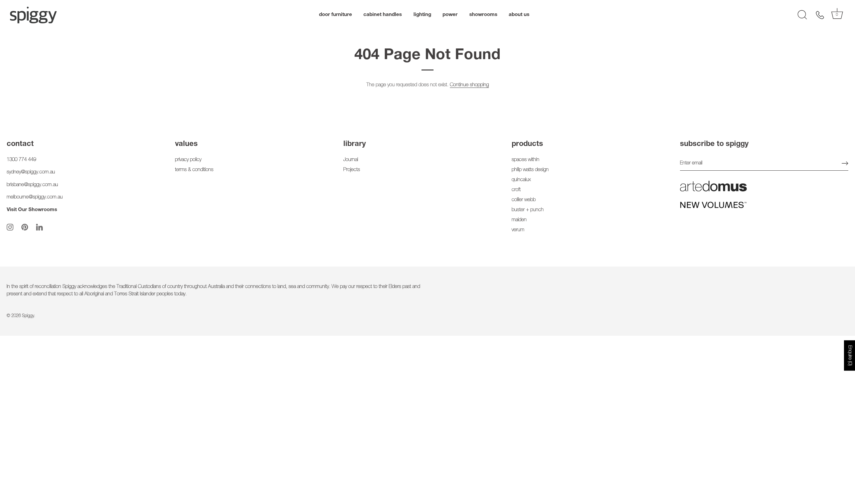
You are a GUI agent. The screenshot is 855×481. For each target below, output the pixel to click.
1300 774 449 (21, 159)
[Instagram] (10, 227)
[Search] (802, 15)
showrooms (483, 14)
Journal (350, 159)
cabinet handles (382, 14)
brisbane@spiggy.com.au (32, 184)
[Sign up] (845, 163)
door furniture (335, 14)
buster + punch (528, 209)
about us (519, 14)
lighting (422, 14)
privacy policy (188, 159)
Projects (351, 169)
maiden (519, 219)
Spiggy (28, 316)
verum (518, 229)
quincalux (521, 179)
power (450, 14)
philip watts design (530, 169)
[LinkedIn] (39, 227)
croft (516, 189)
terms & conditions (194, 169)
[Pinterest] (24, 227)
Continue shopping (469, 85)
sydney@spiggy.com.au (31, 172)
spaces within (525, 159)
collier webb (524, 199)
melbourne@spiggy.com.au (35, 197)
